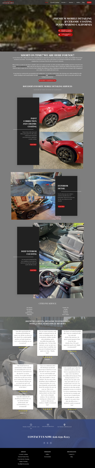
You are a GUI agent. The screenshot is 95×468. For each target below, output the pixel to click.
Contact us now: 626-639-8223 (48, 436)
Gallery (78, 2)
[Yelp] (47, 443)
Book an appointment (21, 66)
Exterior (63, 2)
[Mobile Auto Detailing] (8, 2)
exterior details (42, 75)
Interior (71, 2)
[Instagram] (51, 443)
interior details (52, 75)
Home (46, 2)
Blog (83, 2)
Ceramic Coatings (54, 2)
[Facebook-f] (44, 443)
